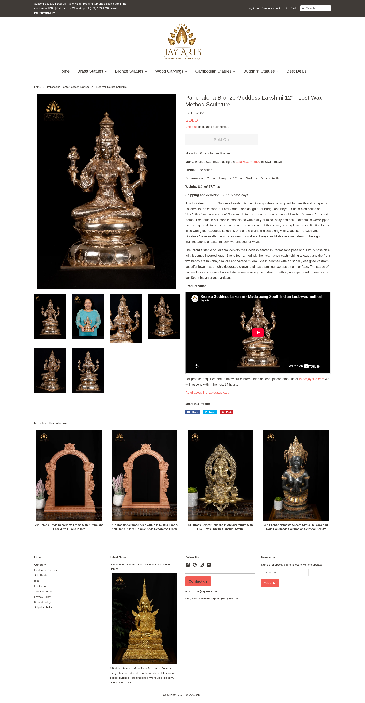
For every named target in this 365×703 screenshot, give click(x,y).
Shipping (191, 126)
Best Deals (296, 71)
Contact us (40, 585)
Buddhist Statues (259, 71)
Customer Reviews (45, 570)
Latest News (118, 557)
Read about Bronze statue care (207, 392)
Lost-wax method (248, 162)
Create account (271, 8)
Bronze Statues (129, 71)
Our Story (40, 564)
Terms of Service (44, 591)
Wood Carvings (170, 71)
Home (64, 71)
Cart (293, 8)
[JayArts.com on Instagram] (202, 565)
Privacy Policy (42, 596)
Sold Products (42, 575)
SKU (194, 113)
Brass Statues (90, 71)
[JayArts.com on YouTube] (209, 565)
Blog (37, 580)
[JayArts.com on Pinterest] (195, 565)
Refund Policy (42, 602)
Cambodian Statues (214, 71)
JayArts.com (193, 694)
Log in (251, 8)
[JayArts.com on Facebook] (187, 565)
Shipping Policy (43, 607)
